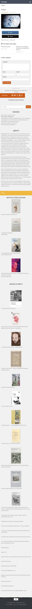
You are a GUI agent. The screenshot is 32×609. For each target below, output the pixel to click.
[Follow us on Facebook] (12, 95)
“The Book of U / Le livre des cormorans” (10, 443)
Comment (5, 61)
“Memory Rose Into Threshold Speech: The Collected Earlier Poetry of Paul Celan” (15, 466)
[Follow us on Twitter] (15, 95)
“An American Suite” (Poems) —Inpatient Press (11, 347)
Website (4, 76)
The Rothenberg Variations (7, 586)
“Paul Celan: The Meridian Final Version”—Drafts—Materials (15, 526)
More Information (5, 124)
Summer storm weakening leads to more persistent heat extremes (22, 48)
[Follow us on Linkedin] (20, 95)
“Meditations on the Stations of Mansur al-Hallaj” (12, 521)
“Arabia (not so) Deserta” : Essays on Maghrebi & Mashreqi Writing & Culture (14, 369)
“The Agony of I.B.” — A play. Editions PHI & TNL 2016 (13, 425)
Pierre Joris (5, 12)
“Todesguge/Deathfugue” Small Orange (7, 233)
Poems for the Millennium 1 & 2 (8, 570)
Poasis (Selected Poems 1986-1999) (8, 566)
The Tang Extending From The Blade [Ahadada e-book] (13, 590)
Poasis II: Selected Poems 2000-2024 (9, 214)
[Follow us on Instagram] (17, 95)
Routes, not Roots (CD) (6, 581)
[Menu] (30, 2)
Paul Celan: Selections (6, 561)
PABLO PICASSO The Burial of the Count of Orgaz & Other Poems (16, 556)
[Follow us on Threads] (22, 95)
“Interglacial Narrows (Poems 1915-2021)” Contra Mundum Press (10, 254)
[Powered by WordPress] (11, 604)
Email (18, 71)
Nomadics (4, 2)
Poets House (4, 123)
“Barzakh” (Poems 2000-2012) (8, 387)
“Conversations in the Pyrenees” (8, 308)
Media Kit (13, 124)
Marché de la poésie (5, 46)
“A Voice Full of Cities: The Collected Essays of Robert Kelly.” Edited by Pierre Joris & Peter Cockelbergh (14, 327)
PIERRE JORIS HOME (16, 100)
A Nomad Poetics (5, 547)
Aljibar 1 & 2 (4, 552)
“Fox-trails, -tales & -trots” (7, 406)
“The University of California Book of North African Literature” (15, 536)
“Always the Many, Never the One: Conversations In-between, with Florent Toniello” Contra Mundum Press (15, 275)
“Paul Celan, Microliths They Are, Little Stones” (11, 488)
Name (4, 71)
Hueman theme (23, 604)
